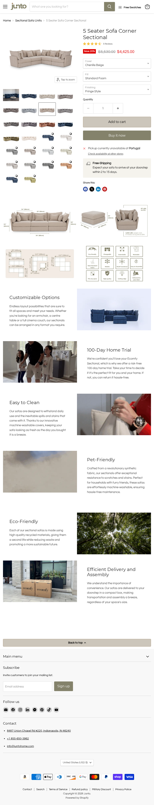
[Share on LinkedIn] (98, 189)
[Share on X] (91, 189)
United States (75, 762)
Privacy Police (123, 789)
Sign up (63, 686)
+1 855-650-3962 (18, 738)
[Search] (109, 6)
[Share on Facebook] (85, 189)
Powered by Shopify (77, 797)
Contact (27, 789)
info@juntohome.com (20, 746)
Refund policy (80, 789)
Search (40, 789)
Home (7, 20)
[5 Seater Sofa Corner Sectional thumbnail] (11, 95)
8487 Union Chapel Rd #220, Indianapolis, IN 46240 (39, 730)
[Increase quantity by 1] (118, 108)
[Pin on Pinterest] (104, 189)
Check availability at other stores (105, 153)
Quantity (88, 99)
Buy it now (117, 135)
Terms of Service (58, 789)
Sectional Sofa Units (28, 20)
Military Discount (101, 789)
